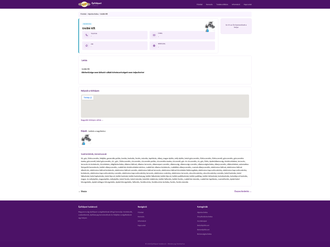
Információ (236, 4)
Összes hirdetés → (243, 191)
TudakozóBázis (222, 4)
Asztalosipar (202, 221)
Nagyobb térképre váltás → (92, 120)
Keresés (209, 4)
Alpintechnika (93, 14)
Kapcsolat (248, 4)
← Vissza (82, 191)
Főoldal (199, 4)
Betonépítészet (203, 229)
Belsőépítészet (203, 225)
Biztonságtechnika (204, 234)
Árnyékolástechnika (204, 216)
